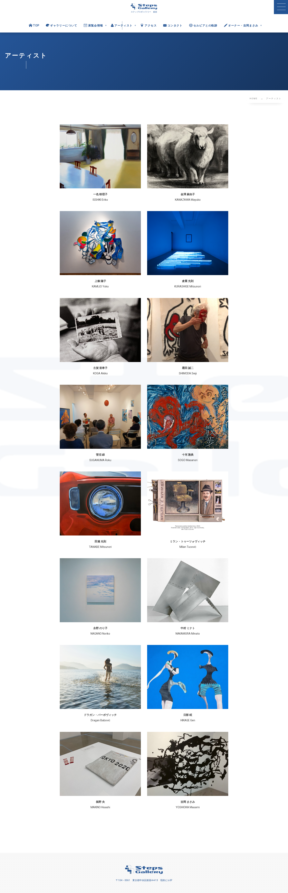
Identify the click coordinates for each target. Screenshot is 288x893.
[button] (281, 7)
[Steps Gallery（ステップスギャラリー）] (144, 6)
